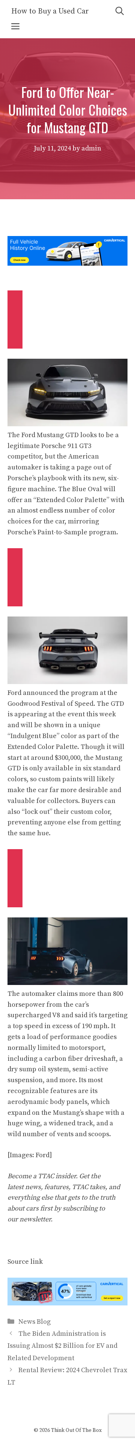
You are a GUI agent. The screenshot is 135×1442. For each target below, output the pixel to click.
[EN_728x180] (68, 263)
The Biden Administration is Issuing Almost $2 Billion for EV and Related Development (62, 1345)
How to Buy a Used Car (50, 11)
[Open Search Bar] (119, 11)
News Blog (34, 1321)
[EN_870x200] (68, 1303)
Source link (25, 1261)
